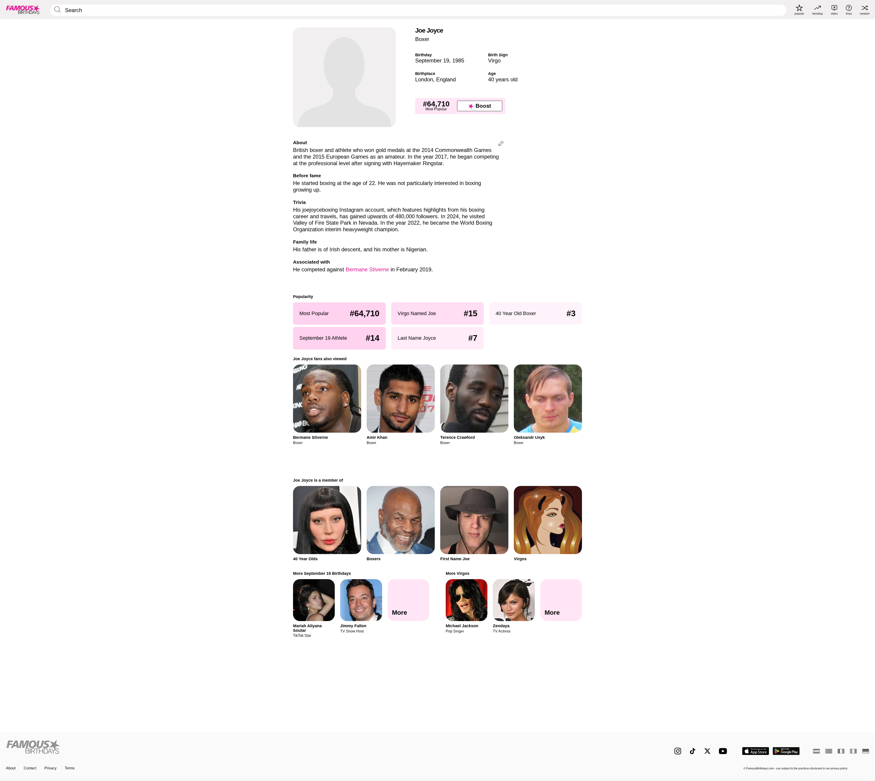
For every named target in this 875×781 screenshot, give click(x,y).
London (424, 79)
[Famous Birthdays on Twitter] (707, 751)
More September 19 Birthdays (322, 573)
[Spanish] (816, 751)
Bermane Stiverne (367, 269)
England (446, 79)
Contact (30, 768)
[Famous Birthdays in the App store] (755, 751)
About (10, 768)
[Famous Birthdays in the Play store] (786, 751)
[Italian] (853, 751)
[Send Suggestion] (501, 144)
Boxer (422, 39)
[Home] (220, 747)
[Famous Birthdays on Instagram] (677, 751)
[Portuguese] (828, 751)
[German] (865, 751)
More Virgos (457, 573)
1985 (458, 60)
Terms (70, 768)
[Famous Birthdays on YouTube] (724, 751)
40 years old (502, 79)
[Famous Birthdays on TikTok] (692, 751)
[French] (841, 751)
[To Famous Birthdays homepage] (23, 9)
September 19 (432, 60)
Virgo (494, 60)
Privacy (50, 768)
